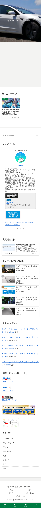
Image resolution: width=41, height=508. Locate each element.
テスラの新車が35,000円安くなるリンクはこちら (13, 215)
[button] (37, 135)
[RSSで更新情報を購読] (23, 228)
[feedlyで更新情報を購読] (20, 228)
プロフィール (20, 496)
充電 (29, 490)
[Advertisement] (20, 65)
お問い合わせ (30, 493)
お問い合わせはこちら (12, 225)
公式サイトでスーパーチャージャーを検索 (19, 222)
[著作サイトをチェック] (17, 228)
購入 (11, 490)
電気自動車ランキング (9, 400)
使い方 (11, 493)
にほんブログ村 (7, 381)
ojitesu (20, 165)
